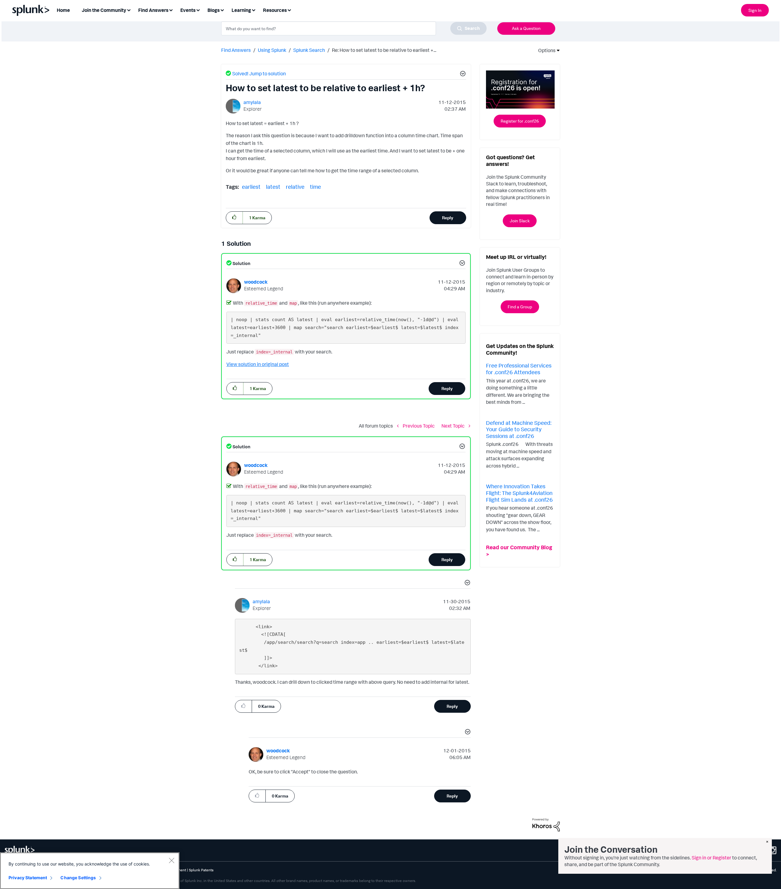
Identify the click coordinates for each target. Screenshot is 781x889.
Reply (447, 217)
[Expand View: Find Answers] (171, 9)
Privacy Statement (28, 877)
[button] (462, 74)
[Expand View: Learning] (253, 9)
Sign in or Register (711, 858)
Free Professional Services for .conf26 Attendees (519, 368)
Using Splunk (272, 50)
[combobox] (354, 28)
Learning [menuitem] (241, 10)
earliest (251, 186)
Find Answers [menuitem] (153, 10)
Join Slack (520, 220)
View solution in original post (257, 364)
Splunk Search (309, 50)
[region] (89, 870)
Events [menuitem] (188, 10)
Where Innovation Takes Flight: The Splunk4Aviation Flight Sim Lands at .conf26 (519, 493)
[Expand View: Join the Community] (129, 9)
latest (273, 186)
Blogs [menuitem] (213, 10)
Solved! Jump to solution (259, 73)
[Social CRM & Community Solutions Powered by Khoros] (546, 824)
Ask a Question (526, 28)
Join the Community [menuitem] (104, 10)
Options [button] (545, 50)
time (315, 186)
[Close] (171, 860)
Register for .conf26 (520, 121)
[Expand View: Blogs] (222, 9)
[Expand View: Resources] (289, 9)
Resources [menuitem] (275, 10)
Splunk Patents (201, 870)
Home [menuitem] (63, 10)
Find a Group (520, 306)
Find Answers (236, 50)
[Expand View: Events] (198, 9)
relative (295, 186)
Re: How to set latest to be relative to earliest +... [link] (384, 50)
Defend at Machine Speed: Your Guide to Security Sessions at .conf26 (518, 429)
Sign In (754, 10)
